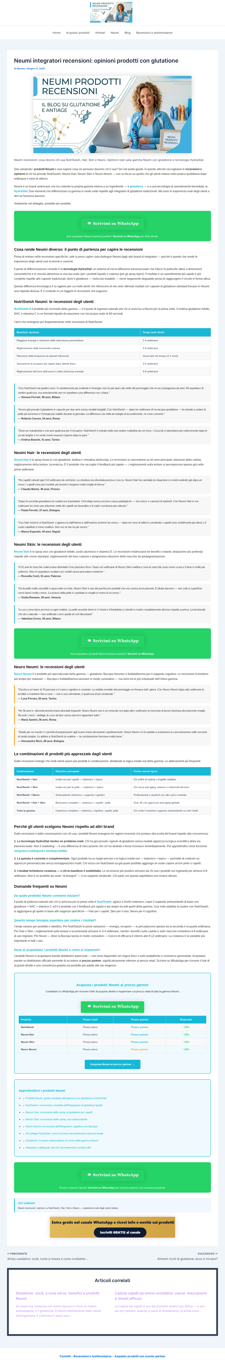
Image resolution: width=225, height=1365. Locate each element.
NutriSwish (21, 308)
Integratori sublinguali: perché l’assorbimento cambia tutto (58, 1147)
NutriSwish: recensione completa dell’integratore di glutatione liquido (64, 1105)
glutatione (136, 186)
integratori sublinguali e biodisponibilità (40, 850)
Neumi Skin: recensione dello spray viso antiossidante (56, 1119)
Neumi (115, 32)
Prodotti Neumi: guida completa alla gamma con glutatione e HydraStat (65, 1098)
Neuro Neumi (23, 673)
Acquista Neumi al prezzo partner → (112, 1064)
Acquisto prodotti (78, 32)
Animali (100, 32)
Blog (128, 32)
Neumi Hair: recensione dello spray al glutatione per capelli (58, 1112)
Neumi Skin (21, 551)
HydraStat (20, 191)
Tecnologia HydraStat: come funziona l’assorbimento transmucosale (64, 1133)
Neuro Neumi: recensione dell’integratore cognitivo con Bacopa (61, 1126)
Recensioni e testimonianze (154, 32)
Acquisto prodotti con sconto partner (140, 1356)
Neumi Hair (21, 459)
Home (56, 32)
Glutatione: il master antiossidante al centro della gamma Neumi (61, 1140)
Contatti (65, 1356)
